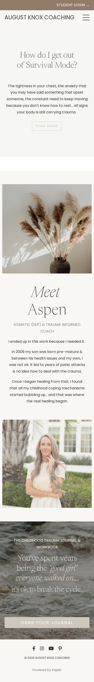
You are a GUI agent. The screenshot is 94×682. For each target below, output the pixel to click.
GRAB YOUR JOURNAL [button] (47, 623)
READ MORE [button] (47, 129)
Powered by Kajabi (47, 670)
